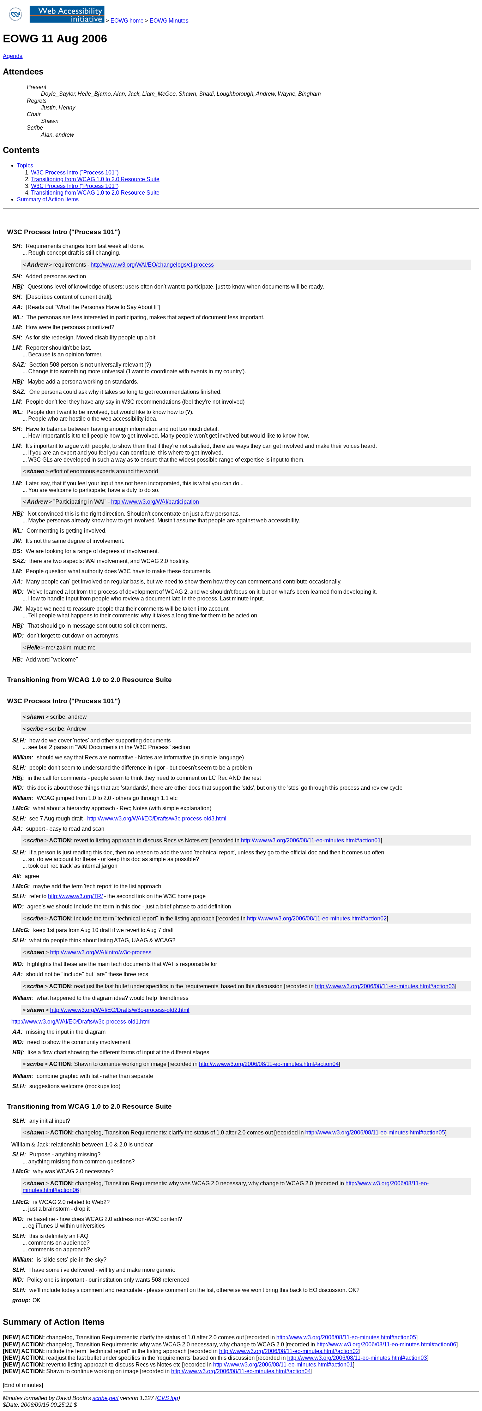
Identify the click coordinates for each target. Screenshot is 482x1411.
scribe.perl (105, 1398)
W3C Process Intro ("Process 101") (75, 173)
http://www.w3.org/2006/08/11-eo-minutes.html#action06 (386, 1344)
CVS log (167, 1398)
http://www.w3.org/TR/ (75, 896)
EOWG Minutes (169, 21)
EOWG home (127, 21)
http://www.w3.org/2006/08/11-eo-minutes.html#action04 (269, 1064)
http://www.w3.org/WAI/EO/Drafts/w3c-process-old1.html (81, 1022)
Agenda (13, 56)
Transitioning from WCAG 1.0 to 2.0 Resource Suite (95, 179)
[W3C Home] (15, 21)
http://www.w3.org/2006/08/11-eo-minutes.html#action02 (317, 918)
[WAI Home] (67, 21)
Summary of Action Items (48, 199)
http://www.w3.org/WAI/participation (155, 502)
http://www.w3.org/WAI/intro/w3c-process (100, 952)
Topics (25, 165)
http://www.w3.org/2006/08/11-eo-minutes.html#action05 (375, 1133)
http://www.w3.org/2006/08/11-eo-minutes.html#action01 (311, 840)
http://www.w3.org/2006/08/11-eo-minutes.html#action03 (385, 986)
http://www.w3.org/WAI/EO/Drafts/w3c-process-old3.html (157, 819)
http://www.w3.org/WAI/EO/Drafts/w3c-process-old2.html (119, 1010)
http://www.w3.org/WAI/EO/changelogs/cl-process (152, 265)
